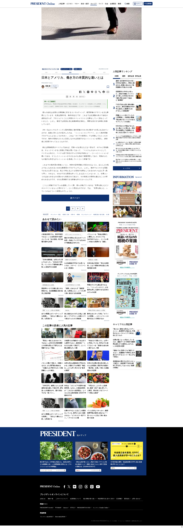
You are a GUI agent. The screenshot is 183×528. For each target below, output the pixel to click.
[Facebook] (64, 486)
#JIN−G (73, 214)
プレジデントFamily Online (100, 507)
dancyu (65, 507)
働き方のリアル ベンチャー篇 (50, 69)
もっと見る (126, 168)
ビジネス (70, 3)
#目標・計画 (77, 69)
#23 (84, 72)
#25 (104, 72)
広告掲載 (119, 498)
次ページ (81, 96)
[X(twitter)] (69, 486)
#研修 (78, 214)
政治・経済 (85, 3)
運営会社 (126, 498)
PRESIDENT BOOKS (83, 507)
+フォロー (54, 86)
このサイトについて (62, 498)
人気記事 (62, 3)
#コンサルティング (86, 214)
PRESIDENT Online (47, 83)
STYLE (72, 507)
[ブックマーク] (108, 87)
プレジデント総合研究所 (46, 516)
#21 (56, 72)
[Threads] (86, 486)
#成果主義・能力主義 (98, 214)
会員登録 (149, 3)
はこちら (127, 267)
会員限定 (113, 3)
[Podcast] (92, 486)
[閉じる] (182, 527)
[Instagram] (80, 486)
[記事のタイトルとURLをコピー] (100, 92)
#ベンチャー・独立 (66, 69)
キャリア (94, 3)
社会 (106, 3)
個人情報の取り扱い (89, 498)
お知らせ (42, 498)
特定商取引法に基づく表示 (106, 498)
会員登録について (75, 498)
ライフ (101, 3)
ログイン (139, 3)
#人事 (107, 214)
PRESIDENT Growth (46, 507)
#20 (46, 72)
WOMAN (58, 507)
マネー (77, 3)
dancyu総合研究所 (60, 516)
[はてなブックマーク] (74, 486)
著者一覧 (50, 498)
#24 (94, 72)
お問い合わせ (136, 498)
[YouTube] (98, 487)
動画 (119, 3)
